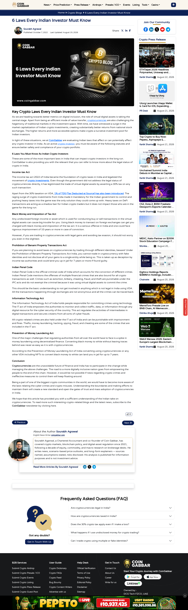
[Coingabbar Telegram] (168, 29)
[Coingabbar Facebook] (130, 30)
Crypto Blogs (75, 12)
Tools (144, 5)
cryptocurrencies (96, 120)
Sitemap (81, 592)
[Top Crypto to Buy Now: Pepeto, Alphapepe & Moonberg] (157, 124)
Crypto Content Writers (60, 587)
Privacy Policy (83, 578)
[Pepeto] (94, 602)
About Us (109, 573)
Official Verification (86, 568)
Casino (154, 5)
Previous (20, 422)
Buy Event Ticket (185, 307)
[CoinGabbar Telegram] (94, 467)
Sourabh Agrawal (32, 29)
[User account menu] (173, 5)
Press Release (81, 5)
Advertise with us (57, 592)
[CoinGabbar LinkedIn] (85, 467)
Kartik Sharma (146, 77)
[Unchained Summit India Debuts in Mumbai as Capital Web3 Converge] (157, 158)
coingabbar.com (58, 435)
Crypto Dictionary (58, 568)
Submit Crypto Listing (22, 582)
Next (127, 423)
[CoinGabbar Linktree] (133, 583)
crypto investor (66, 143)
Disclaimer (82, 587)
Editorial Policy (84, 582)
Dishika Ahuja (146, 313)
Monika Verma (143, 246)
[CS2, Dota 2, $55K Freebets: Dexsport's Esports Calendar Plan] (157, 191)
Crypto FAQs (55, 573)
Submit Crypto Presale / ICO (26, 573)
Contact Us (110, 568)
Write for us (110, 582)
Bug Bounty (55, 582)
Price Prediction (61, 5)
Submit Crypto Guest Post (25, 592)
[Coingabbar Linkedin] (127, 30)
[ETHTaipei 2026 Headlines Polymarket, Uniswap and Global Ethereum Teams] (157, 55)
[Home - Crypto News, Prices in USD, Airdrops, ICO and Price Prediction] (21, 5)
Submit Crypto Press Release (26, 587)
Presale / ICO (112, 5)
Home (61, 12)
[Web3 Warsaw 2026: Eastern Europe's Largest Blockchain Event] (157, 327)
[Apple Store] (152, 577)
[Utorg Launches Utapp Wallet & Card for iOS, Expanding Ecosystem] (157, 91)
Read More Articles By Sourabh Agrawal (55, 466)
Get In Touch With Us (39, 541)
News (46, 5)
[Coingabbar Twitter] (123, 30)
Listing (136, 5)
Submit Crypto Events (23, 578)
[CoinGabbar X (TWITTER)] (89, 467)
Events (126, 5)
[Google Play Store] (133, 577)
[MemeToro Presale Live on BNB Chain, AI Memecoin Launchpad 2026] (157, 293)
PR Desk (144, 111)
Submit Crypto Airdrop (23, 568)
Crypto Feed (55, 578)
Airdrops (96, 5)
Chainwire (144, 279)
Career (108, 578)
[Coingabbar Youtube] (162, 29)
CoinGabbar (55, 140)
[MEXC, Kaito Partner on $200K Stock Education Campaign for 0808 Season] (157, 225)
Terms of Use (83, 573)
